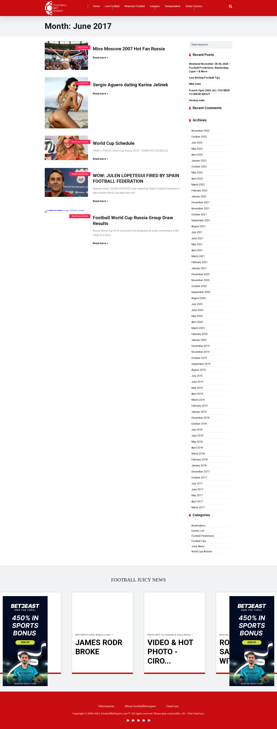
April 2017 (197, 501)
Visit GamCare (195, 713)
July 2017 (196, 483)
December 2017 (200, 471)
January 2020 (198, 340)
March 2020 (198, 328)
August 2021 (198, 226)
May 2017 (197, 495)
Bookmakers (198, 525)
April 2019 (197, 393)
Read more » (100, 57)
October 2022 (199, 166)
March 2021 (198, 256)
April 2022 (197, 178)
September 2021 (200, 220)
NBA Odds (195, 84)
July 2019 (196, 375)
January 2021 (198, 268)
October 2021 (199, 214)
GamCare (172, 706)
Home (96, 6)
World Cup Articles (80, 142)
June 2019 (197, 381)
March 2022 (198, 184)
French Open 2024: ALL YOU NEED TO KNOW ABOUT (209, 92)
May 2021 (197, 244)
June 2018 (197, 435)
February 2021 (199, 262)
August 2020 (198, 298)
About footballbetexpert (140, 706)
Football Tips (198, 541)
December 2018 (200, 417)
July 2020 (196, 304)
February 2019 (199, 405)
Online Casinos (193, 6)
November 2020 (200, 280)
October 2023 (199, 136)
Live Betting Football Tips (204, 77)
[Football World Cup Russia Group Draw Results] (66, 330)
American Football (135, 6)
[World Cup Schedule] (66, 148)
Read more (102, 673)
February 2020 (199, 334)
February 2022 (199, 190)
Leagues (155, 6)
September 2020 (200, 292)
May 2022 (197, 172)
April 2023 (197, 154)
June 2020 (197, 310)
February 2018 (199, 459)
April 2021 (197, 250)
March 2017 (198, 507)
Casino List (197, 530)
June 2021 (197, 238)
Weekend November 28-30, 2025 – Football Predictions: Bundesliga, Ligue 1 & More (210, 67)
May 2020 (197, 316)
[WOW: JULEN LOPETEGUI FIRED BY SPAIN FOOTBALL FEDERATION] (66, 182)
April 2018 (197, 447)
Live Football (112, 6)
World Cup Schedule (113, 143)
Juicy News (83, 47)
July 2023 (196, 142)
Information (106, 706)
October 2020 (199, 286)
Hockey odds (197, 100)
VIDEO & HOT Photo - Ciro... (170, 652)
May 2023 (197, 148)
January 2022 (198, 196)
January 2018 (198, 465)
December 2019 (200, 345)
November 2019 (200, 351)
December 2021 (200, 202)
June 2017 (197, 489)
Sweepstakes (172, 6)
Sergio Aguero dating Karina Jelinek (130, 84)
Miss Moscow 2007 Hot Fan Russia (129, 48)
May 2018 (197, 441)
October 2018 (199, 423)
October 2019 (199, 358)
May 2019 (197, 387)
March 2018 (198, 453)
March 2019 (198, 399)
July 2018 (196, 429)
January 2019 (198, 411)
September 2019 (200, 363)
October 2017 (199, 477)
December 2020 (200, 274)
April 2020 (197, 322)
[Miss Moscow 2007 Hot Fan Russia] (66, 55)
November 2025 (200, 130)
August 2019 (198, 369)
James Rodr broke (98, 647)
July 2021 (196, 232)
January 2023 (198, 160)
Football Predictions (202, 535)
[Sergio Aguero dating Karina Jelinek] (66, 103)
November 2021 (200, 208)
